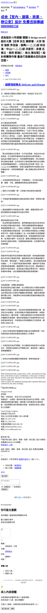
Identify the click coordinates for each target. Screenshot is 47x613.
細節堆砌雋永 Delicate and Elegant (25, 84)
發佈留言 (4, 489)
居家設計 (18, 66)
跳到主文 (4, 32)
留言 (26, 459)
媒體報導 (17, 468)
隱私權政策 (38, 580)
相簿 (7, 70)
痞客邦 (21, 459)
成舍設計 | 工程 (7, 445)
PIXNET (10, 580)
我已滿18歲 (5, 609)
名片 (7, 75)
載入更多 (4, 476)
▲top (3, 472)
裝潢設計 (17, 465)
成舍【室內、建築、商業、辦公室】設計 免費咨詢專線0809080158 (22, 21)
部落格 (7, 73)
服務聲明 (23, 582)
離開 (12, 609)
